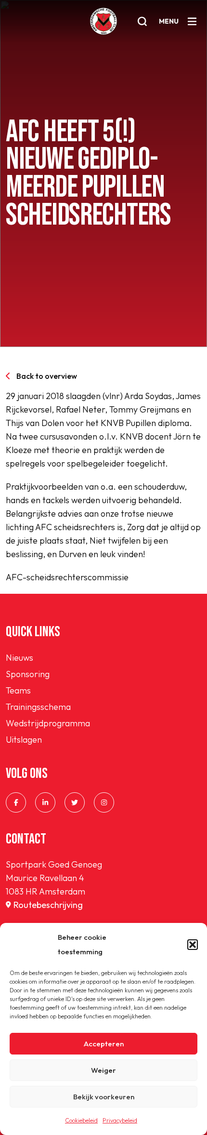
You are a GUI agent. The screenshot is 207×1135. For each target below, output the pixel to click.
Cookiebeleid (81, 1120)
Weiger (103, 1070)
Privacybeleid (120, 1120)
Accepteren (104, 1043)
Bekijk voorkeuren (103, 1096)
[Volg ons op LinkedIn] (45, 802)
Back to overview (46, 376)
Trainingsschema (38, 706)
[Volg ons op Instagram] (104, 802)
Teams (18, 690)
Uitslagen (24, 739)
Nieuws (19, 657)
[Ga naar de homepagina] (103, 21)
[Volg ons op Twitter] (75, 802)
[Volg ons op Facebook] (16, 802)
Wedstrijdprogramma (48, 723)
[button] (192, 944)
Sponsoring (28, 674)
